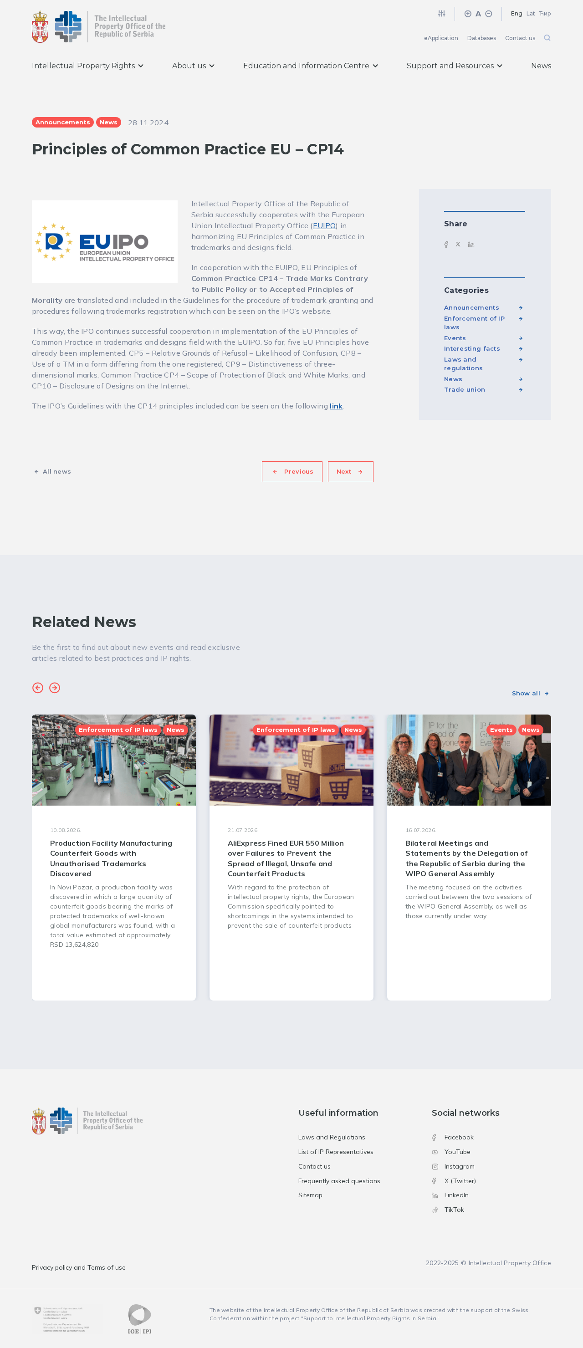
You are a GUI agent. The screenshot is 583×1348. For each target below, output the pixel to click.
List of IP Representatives (335, 1152)
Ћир (545, 13)
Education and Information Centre (306, 65)
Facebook (459, 1137)
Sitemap (310, 1195)
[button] (38, 689)
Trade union (464, 389)
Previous (298, 471)
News (541, 65)
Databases (481, 38)
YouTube (457, 1152)
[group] (114, 858)
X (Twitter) (460, 1181)
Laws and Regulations (331, 1137)
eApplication (441, 38)
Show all (526, 693)
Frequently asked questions (339, 1181)
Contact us (520, 38)
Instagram (460, 1166)
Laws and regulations (463, 364)
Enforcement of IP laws (474, 323)
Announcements (471, 307)
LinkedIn (457, 1195)
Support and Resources (450, 65)
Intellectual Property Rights (83, 65)
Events (455, 338)
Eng (516, 13)
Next (344, 471)
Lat (531, 13)
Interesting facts (472, 348)
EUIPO (324, 225)
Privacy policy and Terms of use (79, 1267)
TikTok (454, 1209)
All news (57, 471)
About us (189, 65)
